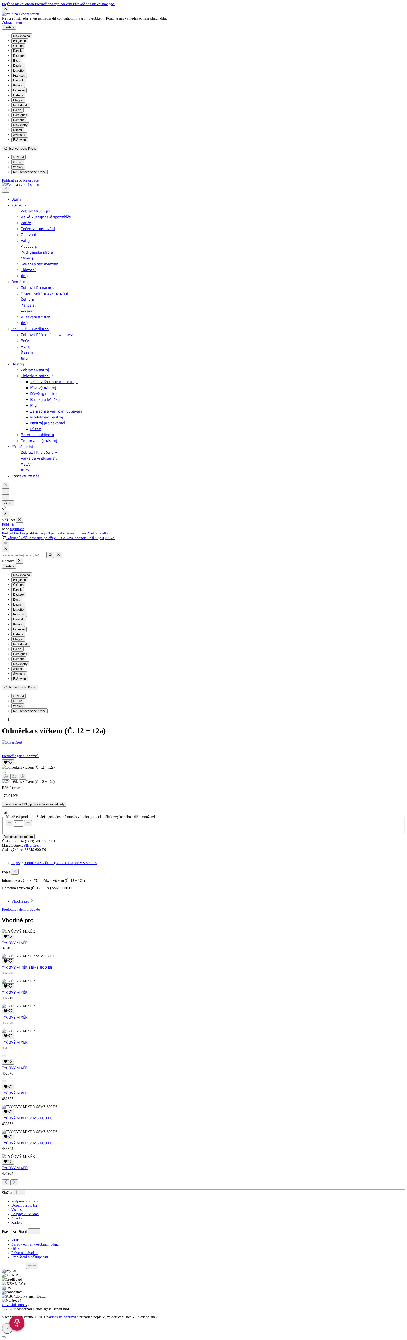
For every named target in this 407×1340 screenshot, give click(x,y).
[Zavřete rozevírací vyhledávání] (58, 555)
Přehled (8, 533)
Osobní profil (24, 533)
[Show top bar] (5, 543)
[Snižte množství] (9, 823)
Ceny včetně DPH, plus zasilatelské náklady (34, 804)
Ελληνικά (19, 140)
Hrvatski (18, 80)
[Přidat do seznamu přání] (8, 762)
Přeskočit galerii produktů (21, 909)
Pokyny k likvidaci (25, 1214)
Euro (17, 162)
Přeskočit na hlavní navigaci (94, 4)
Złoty (18, 167)
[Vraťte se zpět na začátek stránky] (7, 1328)
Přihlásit (8, 180)
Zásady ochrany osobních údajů (35, 1244)
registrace (17, 529)
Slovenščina (21, 36)
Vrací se (17, 1210)
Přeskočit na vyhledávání (54, 4)
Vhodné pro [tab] (20, 901)
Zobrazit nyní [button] (12, 22)
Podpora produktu (24, 1201)
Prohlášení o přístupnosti (29, 1257)
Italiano (18, 85)
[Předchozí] (5, 190)
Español (18, 70)
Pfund (18, 157)
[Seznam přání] (4, 509)
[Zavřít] (4, 772)
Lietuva (18, 95)
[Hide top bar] (5, 9)
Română (18, 120)
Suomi (17, 130)
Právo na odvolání (24, 1253)
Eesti (16, 60)
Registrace (31, 180)
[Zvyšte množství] (28, 823)
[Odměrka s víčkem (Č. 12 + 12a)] (28, 767)
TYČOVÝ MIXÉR (15, 943)
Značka (16, 1218)
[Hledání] (8, 503)
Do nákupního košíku (18, 836)
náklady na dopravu (61, 1317)
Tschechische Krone (29, 172)
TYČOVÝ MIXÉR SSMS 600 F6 (27, 1118)
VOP (15, 1240)
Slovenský (20, 125)
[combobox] (23, 555)
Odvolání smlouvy (15, 1305)
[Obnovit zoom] (14, 777)
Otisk (15, 1249)
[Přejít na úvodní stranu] (20, 14)
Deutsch (18, 55)
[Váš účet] (5, 514)
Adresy (40, 533)
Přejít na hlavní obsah (18, 4)
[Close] (5, 549)
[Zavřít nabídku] (19, 520)
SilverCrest (32, 845)
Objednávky (56, 533)
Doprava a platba (24, 1205)
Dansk (17, 51)
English (18, 65)
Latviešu (19, 90)
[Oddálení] (5, 777)
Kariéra (16, 1222)
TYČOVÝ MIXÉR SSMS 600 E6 (27, 967)
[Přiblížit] (22, 777)
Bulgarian (19, 41)
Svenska (19, 135)
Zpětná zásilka (97, 533)
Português (20, 115)
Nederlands (20, 105)
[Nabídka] (5, 491)
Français (19, 75)
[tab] (54, 863)
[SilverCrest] (203, 742)
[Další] (5, 486)
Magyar (18, 100)
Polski (17, 110)
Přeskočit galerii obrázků (20, 756)
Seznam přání (76, 533)
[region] (203, 771)
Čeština (18, 46)
